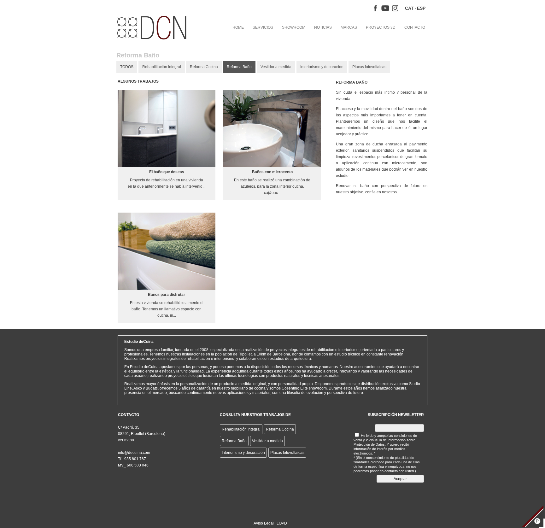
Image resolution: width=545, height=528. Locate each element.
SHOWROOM (293, 27)
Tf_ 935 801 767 (132, 459)
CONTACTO (414, 27)
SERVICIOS (263, 27)
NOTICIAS (323, 27)
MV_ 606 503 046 (133, 465)
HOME (238, 27)
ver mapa (126, 440)
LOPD (282, 523)
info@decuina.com (134, 452)
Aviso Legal (264, 523)
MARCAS (349, 27)
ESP (421, 8)
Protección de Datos (369, 444)
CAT (409, 8)
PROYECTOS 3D (381, 27)
